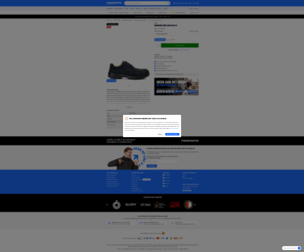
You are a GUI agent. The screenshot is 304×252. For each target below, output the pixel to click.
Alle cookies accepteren (172, 134)
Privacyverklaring (174, 128)
